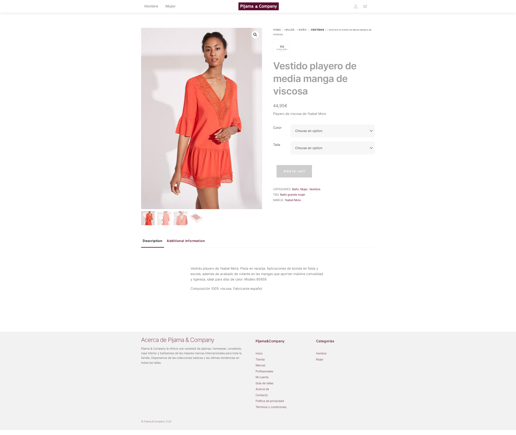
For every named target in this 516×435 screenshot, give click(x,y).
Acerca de (262, 389)
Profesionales (264, 371)
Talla (276, 145)
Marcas (260, 365)
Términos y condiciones (271, 407)
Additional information (186, 241)
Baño (302, 29)
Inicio (259, 353)
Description (152, 241)
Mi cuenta (262, 377)
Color (277, 128)
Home (277, 29)
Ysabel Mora (293, 200)
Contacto (262, 395)
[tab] (152, 241)
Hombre (321, 353)
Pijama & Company (154, 421)
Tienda (260, 359)
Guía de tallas (264, 383)
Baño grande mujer (292, 194)
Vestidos (317, 29)
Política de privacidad (270, 401)
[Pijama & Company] (258, 6)
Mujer (289, 29)
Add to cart (294, 171)
